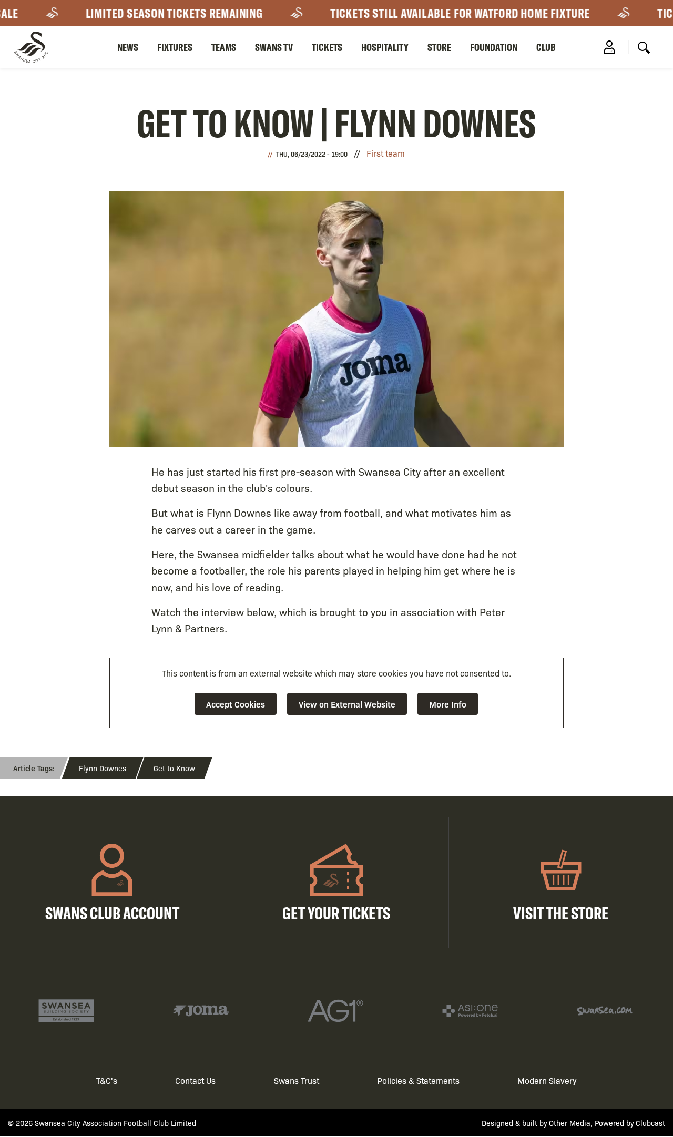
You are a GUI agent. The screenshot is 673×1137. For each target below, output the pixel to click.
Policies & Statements (418, 1080)
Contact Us (195, 1080)
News (127, 47)
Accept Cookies (235, 704)
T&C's (106, 1080)
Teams (223, 47)
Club (546, 47)
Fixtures (174, 47)
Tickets (327, 47)
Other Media (569, 1123)
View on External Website (347, 704)
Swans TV (274, 47)
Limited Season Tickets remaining (155, 13)
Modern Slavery (547, 1080)
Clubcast (650, 1123)
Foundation (493, 47)
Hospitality (385, 47)
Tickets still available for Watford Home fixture (441, 13)
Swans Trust (296, 1080)
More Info (447, 704)
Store (439, 47)
